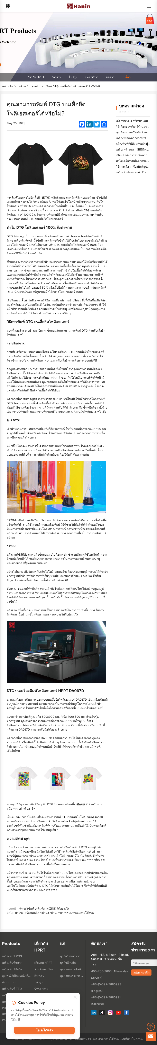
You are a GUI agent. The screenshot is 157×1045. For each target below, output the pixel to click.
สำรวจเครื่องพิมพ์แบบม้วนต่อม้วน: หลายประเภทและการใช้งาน (54, 912)
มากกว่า (124, 111)
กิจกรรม (57, 77)
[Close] (75, 997)
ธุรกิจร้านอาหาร (70, 956)
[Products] (8, 6)
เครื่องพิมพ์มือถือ (12, 969)
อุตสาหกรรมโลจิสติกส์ (72, 969)
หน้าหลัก (7, 86)
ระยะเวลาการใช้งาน (106, 1039)
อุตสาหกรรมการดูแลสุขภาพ (72, 975)
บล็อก (126, 77)
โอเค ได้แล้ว (44, 1030)
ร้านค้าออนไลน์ (44, 969)
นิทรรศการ (92, 77)
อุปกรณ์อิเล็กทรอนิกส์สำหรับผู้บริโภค (17, 975)
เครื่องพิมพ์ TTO (12, 988)
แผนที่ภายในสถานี (131, 1039)
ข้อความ (111, 77)
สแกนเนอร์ (9, 982)
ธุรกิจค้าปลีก (68, 962)
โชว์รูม (73, 77)
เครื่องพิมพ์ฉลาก (12, 962)
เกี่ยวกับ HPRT (35, 77)
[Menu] (148, 6)
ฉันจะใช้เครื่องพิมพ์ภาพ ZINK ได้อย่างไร (44, 908)
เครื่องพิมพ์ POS (12, 956)
